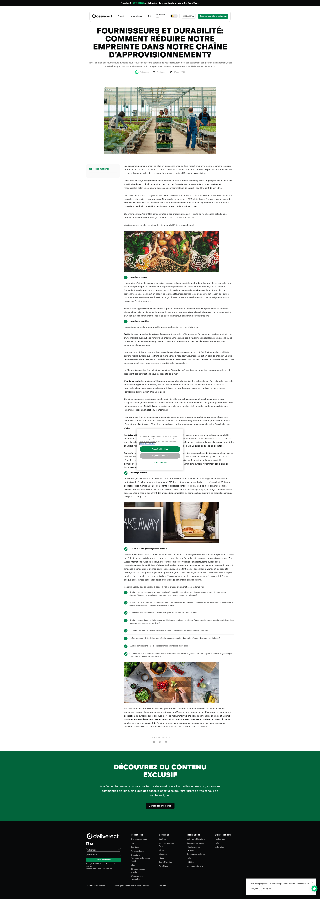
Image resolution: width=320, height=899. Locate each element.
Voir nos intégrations (196, 839)
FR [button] (175, 16)
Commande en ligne (196, 854)
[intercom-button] (315, 889)
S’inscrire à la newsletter (136, 877)
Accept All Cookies (160, 449)
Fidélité (190, 862)
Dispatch (163, 854)
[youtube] (91, 843)
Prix (132, 843)
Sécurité (162, 886)
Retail (189, 858)
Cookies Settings (160, 462)
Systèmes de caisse (195, 843)
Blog (133, 865)
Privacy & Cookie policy (148, 444)
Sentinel (162, 839)
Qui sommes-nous (139, 839)
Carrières (135, 847)
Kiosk (161, 858)
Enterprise (219, 847)
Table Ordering (165, 862)
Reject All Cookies (160, 456)
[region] (160, 449)
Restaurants (220, 839)
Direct (161, 850)
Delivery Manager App (166, 844)
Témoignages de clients (138, 870)
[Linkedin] (166, 742)
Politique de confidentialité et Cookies (132, 886)
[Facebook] (154, 742)
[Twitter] (160, 742)
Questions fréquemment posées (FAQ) (140, 858)
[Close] (312, 882)
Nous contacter (137, 851)
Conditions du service (95, 886)
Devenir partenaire (195, 866)
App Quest (163, 866)
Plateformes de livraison (193, 848)
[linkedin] (87, 843)
